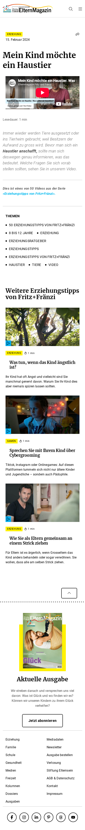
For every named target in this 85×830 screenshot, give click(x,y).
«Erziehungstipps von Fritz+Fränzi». (29, 194)
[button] (77, 34)
